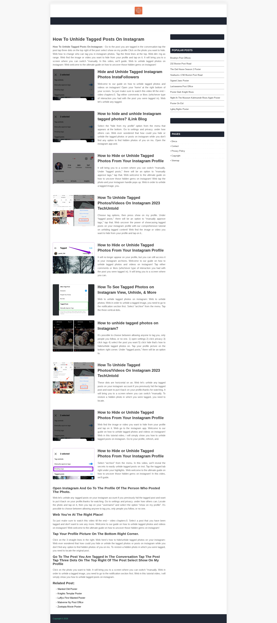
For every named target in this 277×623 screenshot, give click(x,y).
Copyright (176, 156)
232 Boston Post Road (180, 63)
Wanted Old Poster (67, 589)
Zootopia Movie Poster (69, 606)
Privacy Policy (178, 151)
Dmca (174, 141)
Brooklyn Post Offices (180, 58)
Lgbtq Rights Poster (179, 109)
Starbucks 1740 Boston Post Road (186, 75)
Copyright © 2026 (60, 619)
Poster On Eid (176, 103)
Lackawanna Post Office (181, 86)
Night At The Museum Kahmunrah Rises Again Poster (195, 98)
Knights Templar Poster (70, 593)
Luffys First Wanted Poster (71, 597)
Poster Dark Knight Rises (182, 92)
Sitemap (175, 160)
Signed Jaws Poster (179, 80)
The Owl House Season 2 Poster (185, 69)
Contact (175, 146)
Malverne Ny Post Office (70, 602)
